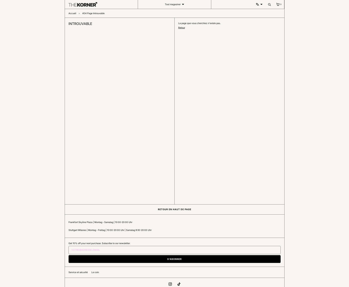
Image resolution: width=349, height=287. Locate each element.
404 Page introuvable (93, 13)
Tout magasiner (173, 4)
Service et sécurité (78, 272)
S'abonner (174, 259)
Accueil (72, 13)
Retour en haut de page (174, 209)
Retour (181, 27)
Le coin (95, 272)
